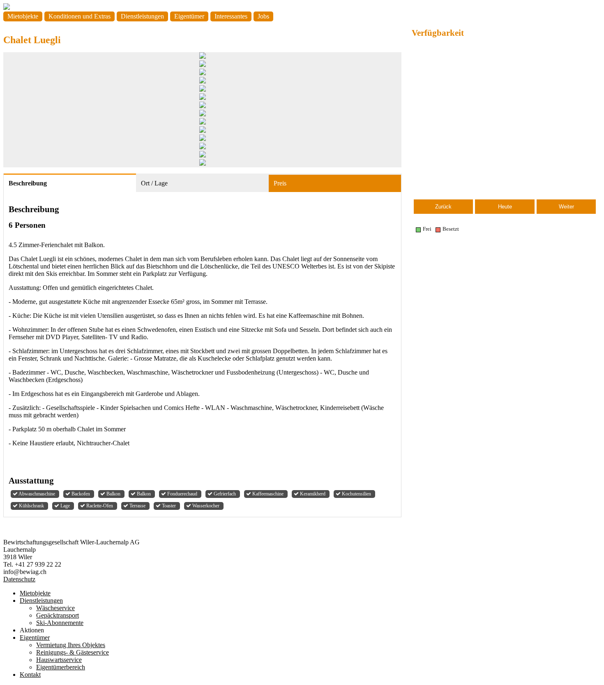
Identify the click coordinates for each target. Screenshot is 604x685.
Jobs (263, 16)
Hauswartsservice (59, 659)
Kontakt (30, 674)
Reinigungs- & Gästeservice (72, 652)
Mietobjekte (22, 16)
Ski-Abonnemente (59, 622)
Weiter (566, 207)
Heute (505, 207)
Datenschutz (19, 579)
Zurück (443, 207)
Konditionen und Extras (79, 16)
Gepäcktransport (57, 615)
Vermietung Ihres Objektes (70, 644)
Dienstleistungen (142, 16)
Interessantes (230, 16)
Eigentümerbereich (60, 667)
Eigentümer (189, 16)
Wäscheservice (55, 607)
